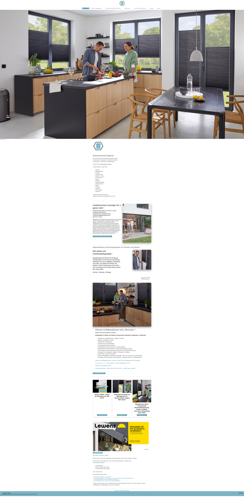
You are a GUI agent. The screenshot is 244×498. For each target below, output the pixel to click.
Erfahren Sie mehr (102, 415)
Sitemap (9, 493)
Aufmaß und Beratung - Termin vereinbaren (102, 236)
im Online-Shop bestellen (99, 373)
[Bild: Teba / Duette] (122, 74)
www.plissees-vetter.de (105, 164)
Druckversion (4, 493)
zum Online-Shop (97, 452)
